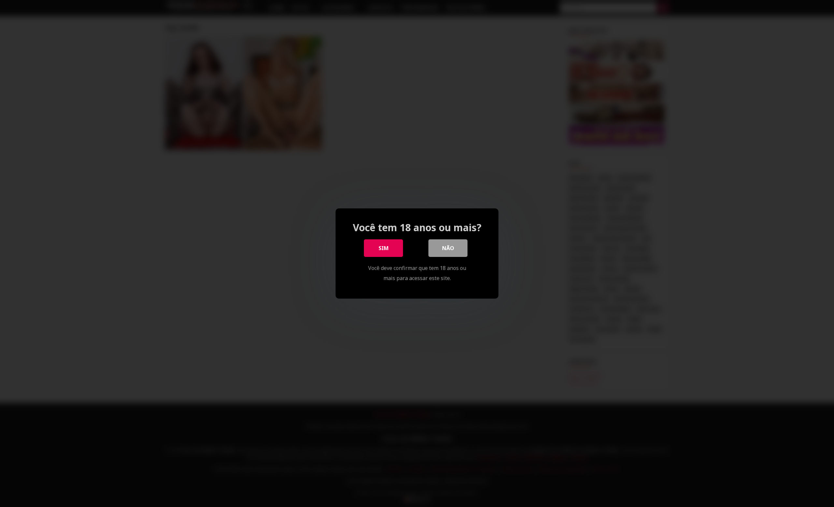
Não (448, 248)
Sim (384, 248)
